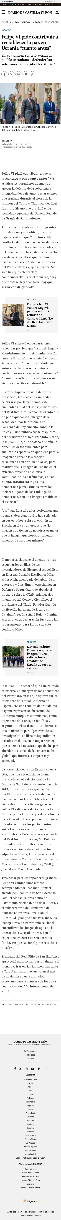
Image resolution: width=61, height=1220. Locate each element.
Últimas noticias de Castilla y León (30, 1158)
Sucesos (30, 1132)
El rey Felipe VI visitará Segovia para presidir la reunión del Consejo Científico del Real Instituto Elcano (40, 315)
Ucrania (9, 1004)
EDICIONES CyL (50, 1)
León (30, 1091)
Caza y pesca (30, 1135)
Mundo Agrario (30, 1147)
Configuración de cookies (30, 1216)
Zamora (30, 1117)
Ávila (30, 1083)
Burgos (30, 1087)
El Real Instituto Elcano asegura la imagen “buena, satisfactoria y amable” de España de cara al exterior (39, 657)
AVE (23, 4)
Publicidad (30, 1055)
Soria (30, 1109)
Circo (53, 4)
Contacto (30, 1059)
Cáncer (17, 4)
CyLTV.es (30, 1184)
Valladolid (30, 1113)
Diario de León (31, 1169)
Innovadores (30, 1150)
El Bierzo (30, 1094)
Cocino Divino (30, 1139)
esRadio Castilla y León (30, 1188)
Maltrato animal (34, 4)
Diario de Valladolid (30, 1173)
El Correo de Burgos (30, 1176)
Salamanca (30, 1102)
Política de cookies (46, 1212)
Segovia (6, 30)
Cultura (30, 1124)
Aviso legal (12, 1212)
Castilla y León (10, 22)
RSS (30, 1062)
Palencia (30, 1098)
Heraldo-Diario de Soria (30, 1180)
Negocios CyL (30, 1154)
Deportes (30, 1128)
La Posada (37, 22)
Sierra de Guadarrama (35, 1004)
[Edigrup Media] (30, 1201)
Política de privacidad (27, 1212)
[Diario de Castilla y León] (30, 12)
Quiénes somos (30, 1051)
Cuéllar (46, 4)
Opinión (25, 22)
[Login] (57, 12)
